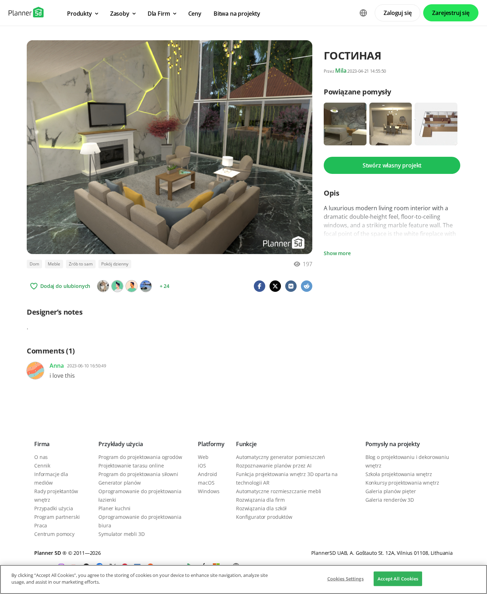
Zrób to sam (81, 264)
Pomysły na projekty (392, 444)
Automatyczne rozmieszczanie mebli (278, 491)
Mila (340, 70)
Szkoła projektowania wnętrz (398, 474)
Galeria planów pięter (390, 491)
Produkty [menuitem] (79, 13)
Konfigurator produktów (264, 516)
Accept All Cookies (398, 578)
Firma (42, 444)
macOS (206, 482)
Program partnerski (57, 516)
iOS (202, 465)
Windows (208, 491)
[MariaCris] (146, 286)
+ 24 (164, 286)
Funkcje (246, 444)
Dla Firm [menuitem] (159, 13)
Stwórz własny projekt (392, 165)
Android (207, 474)
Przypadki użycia (53, 508)
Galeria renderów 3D (389, 499)
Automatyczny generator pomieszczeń (280, 457)
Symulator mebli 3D (121, 534)
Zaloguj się (397, 13)
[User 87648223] (131, 286)
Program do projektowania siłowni (138, 474)
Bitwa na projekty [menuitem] (237, 13)
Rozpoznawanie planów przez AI (274, 465)
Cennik (42, 465)
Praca (40, 525)
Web (203, 457)
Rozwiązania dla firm (260, 499)
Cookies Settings (345, 578)
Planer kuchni (114, 508)
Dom (34, 264)
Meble (54, 264)
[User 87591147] (117, 286)
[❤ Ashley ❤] (103, 286)
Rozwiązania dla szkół (261, 508)
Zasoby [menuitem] (119, 13)
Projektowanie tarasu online (131, 465)
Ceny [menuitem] (194, 13)
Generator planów (119, 482)
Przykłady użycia (120, 444)
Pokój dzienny (114, 264)
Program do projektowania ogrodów (140, 457)
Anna (56, 366)
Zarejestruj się (451, 13)
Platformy (211, 444)
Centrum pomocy (54, 534)
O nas (41, 457)
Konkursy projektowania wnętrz (402, 482)
